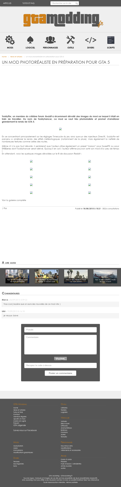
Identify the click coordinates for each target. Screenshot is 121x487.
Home (15, 408)
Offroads (64, 426)
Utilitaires (64, 408)
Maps (15, 448)
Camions (64, 432)
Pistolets (64, 461)
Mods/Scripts (18, 446)
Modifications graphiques (23, 452)
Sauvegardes (18, 464)
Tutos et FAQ (28, 3)
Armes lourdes (66, 466)
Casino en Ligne (19, 421)
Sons (15, 466)
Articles (7, 3)
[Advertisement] (60, 91)
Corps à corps (66, 459)
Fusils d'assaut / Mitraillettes (71, 464)
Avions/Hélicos (66, 428)
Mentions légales (19, 416)
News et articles (19, 410)
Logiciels (64, 412)
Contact (16, 414)
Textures (64, 437)
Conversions (18, 450)
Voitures (64, 421)
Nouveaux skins (67, 446)
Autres (63, 434)
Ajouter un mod (19, 419)
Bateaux (64, 430)
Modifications (66, 448)
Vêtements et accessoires (71, 450)
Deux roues (65, 423)
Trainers (63, 410)
